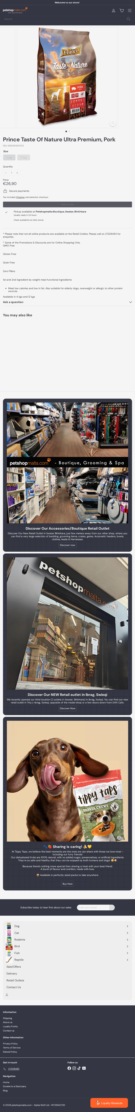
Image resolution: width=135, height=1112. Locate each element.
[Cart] (122, 10)
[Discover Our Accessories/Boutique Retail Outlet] (67, 462)
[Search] (128, 19)
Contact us (8, 1030)
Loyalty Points (10, 1026)
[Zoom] (113, 123)
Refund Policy (10, 1051)
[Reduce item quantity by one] (6, 173)
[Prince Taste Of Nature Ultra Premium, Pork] (25, 349)
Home (6, 1082)
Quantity (8, 166)
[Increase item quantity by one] (17, 173)
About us (7, 1022)
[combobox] (67, 19)
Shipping (20, 197)
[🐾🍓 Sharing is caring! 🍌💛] (67, 781)
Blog (5, 1090)
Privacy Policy (10, 1043)
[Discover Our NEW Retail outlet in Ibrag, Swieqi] (67, 623)
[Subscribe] (112, 907)
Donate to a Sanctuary (14, 1086)
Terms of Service (11, 1047)
